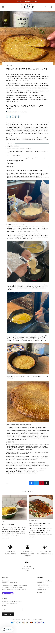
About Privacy (40, 592)
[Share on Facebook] (31, 483)
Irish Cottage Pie (8, 524)
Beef (3, 521)
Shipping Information (42, 585)
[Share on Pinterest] (41, 483)
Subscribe (8, 614)
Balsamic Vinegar (33, 520)
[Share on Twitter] (36, 483)
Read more (5, 538)
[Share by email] (46, 483)
